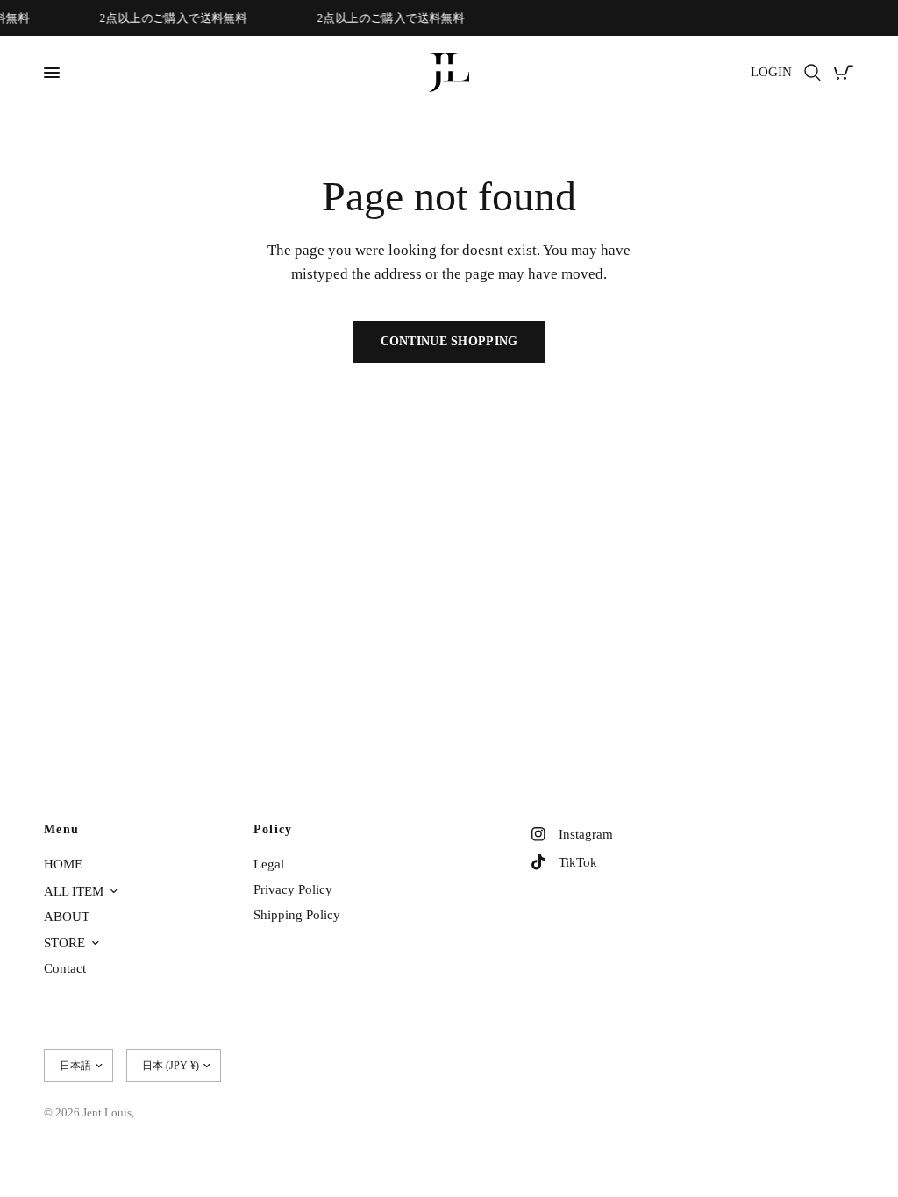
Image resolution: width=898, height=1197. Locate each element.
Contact (65, 968)
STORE (64, 943)
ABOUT (66, 917)
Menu (62, 830)
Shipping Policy (296, 915)
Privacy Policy (292, 889)
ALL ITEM (73, 891)
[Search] (812, 73)
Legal (268, 864)
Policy (273, 830)
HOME (63, 864)
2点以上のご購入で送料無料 (171, 18)
